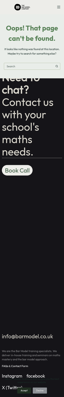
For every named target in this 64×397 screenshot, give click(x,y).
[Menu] (58, 7)
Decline (40, 390)
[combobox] (29, 66)
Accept (24, 390)
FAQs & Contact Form (15, 366)
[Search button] (57, 66)
